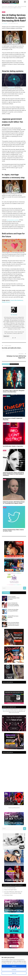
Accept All (14, 966)
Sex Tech (8, 396)
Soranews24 (11, 87)
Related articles (5, 364)
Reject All (14, 973)
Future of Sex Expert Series (10, 889)
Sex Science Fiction (8, 895)
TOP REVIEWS (6, 592)
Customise (14, 969)
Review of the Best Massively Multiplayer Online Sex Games (13, 598)
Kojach (12, 300)
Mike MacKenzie (18, 300)
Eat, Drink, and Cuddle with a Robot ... (12, 348)
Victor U (8, 302)
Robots (4, 368)
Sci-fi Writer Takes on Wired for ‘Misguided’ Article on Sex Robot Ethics (13, 391)
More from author (14, 364)
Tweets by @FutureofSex (14, 807)
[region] (14, 965)
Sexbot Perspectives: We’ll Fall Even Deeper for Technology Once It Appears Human (14, 502)
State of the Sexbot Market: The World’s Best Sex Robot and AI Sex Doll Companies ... (14, 624)
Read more (6, 336)
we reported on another (13, 220)
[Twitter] (15, 338)
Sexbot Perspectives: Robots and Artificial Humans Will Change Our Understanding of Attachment (13, 474)
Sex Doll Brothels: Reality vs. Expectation (13, 446)
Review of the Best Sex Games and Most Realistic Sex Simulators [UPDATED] (13, 604)
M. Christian (5, 23)
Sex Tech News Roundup (9, 887)
